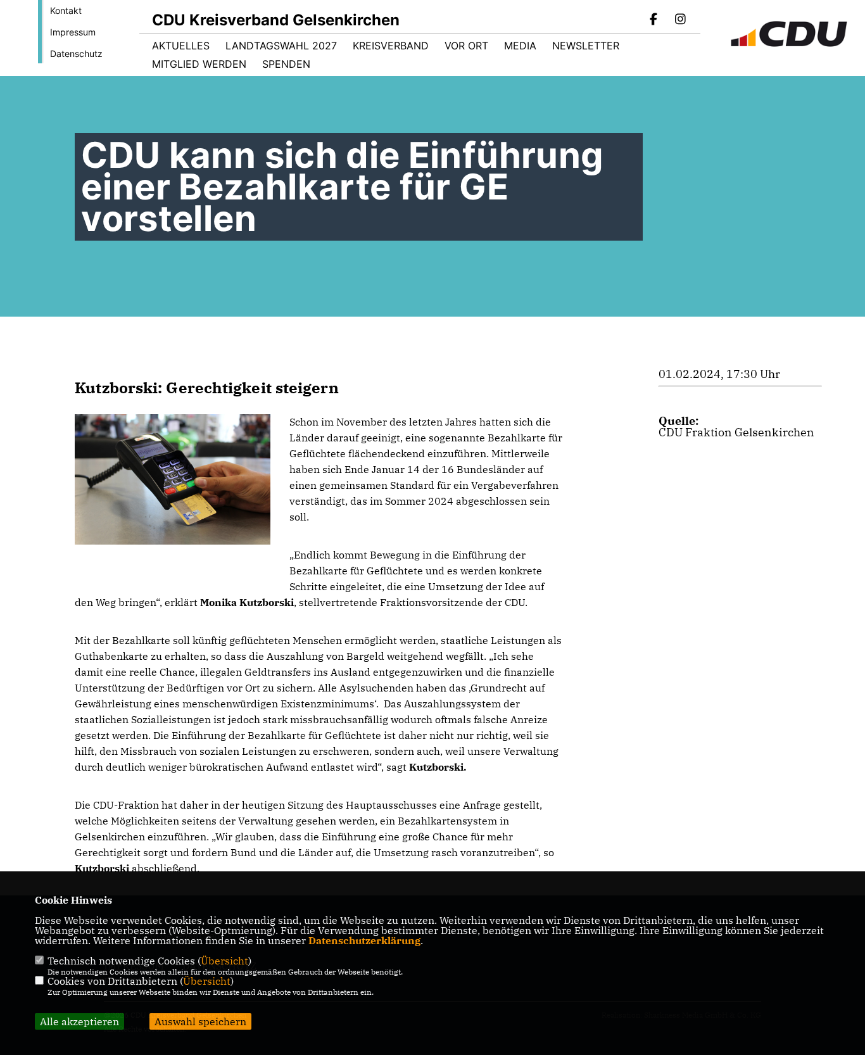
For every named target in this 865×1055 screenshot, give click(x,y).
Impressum (73, 32)
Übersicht (224, 960)
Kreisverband (391, 46)
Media (520, 46)
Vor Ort (466, 46)
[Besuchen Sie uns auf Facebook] (654, 20)
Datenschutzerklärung (364, 940)
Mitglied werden (199, 64)
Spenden (286, 64)
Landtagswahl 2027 (281, 46)
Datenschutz (76, 53)
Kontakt (66, 10)
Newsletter (585, 46)
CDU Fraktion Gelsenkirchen (736, 432)
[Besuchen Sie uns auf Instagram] (680, 20)
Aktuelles (181, 46)
